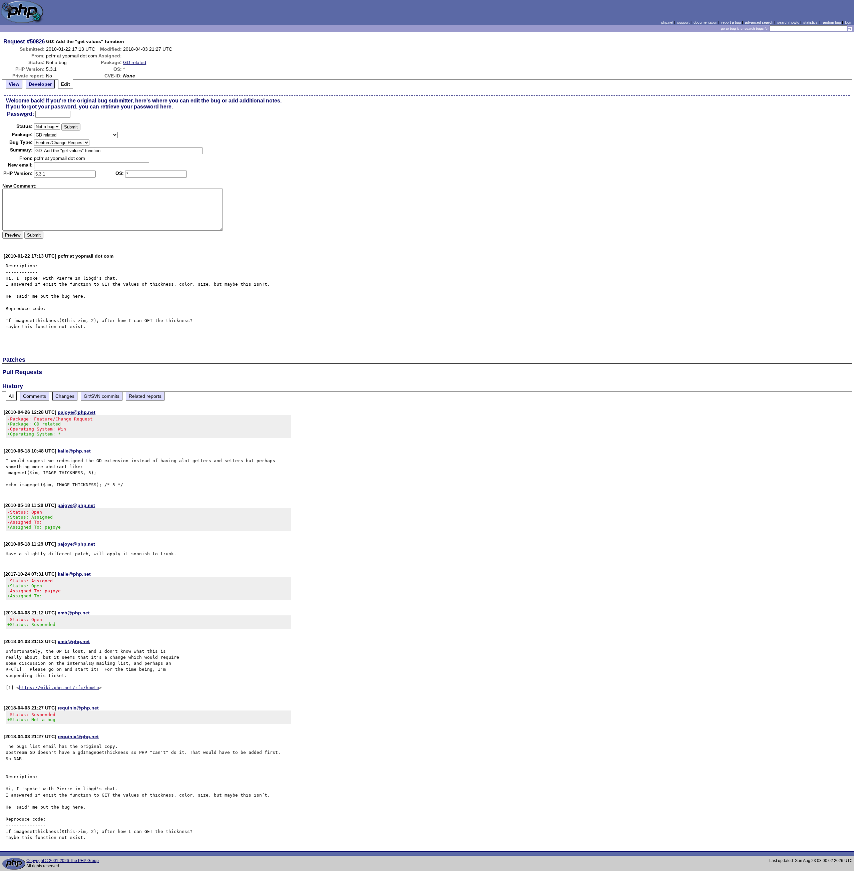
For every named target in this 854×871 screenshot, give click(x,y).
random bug (831, 22)
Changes (64, 396)
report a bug (731, 22)
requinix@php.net (78, 707)
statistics (810, 22)
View (14, 84)
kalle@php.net (74, 451)
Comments (34, 396)
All (11, 396)
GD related (134, 62)
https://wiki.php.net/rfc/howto (59, 687)
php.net (667, 22)
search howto (788, 22)
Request (14, 41)
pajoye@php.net (76, 412)
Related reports (145, 396)
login (848, 22)
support (683, 22)
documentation (705, 22)
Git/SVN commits (101, 396)
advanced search (759, 22)
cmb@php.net (74, 612)
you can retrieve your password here (125, 106)
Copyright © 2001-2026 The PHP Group (62, 860)
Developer (40, 84)
